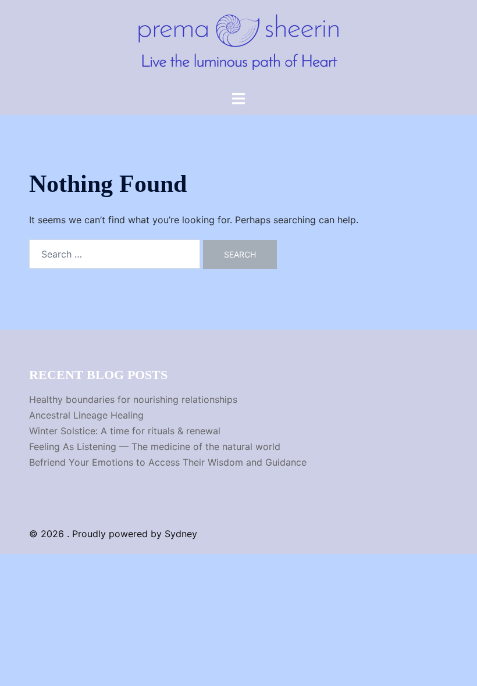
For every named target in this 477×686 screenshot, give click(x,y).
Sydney (181, 533)
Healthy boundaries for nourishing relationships (133, 399)
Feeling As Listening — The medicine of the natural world (154, 446)
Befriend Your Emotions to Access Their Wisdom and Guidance (168, 462)
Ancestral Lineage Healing (86, 415)
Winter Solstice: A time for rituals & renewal (124, 431)
